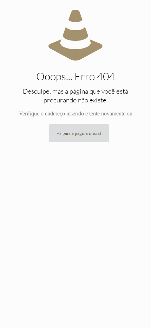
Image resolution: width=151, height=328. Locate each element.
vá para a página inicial (79, 133)
